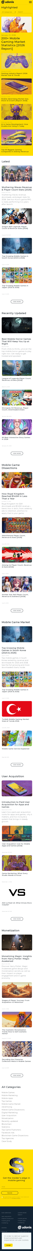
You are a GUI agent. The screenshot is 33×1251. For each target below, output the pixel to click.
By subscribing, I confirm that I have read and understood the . (16, 1197)
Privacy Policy (16, 1198)
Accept (8, 1245)
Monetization (8, 1118)
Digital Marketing (10, 1113)
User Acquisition (9, 1115)
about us (4, 1231)
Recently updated (10, 1121)
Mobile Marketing (10, 1095)
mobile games (22, 1218)
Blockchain (7, 1124)
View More (17, 301)
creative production (8, 1218)
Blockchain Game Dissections (15, 1136)
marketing (21, 1222)
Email (3, 1186)
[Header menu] (30, 2)
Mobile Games (8, 1093)
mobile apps (22, 1220)
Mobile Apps (7, 1098)
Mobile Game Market (11, 1104)
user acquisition (6, 1216)
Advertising (7, 1107)
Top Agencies (8, 1138)
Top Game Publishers (11, 1130)
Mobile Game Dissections (13, 1110)
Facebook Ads (8, 1133)
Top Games (7, 1101)
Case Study (7, 1141)
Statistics (6, 1127)
